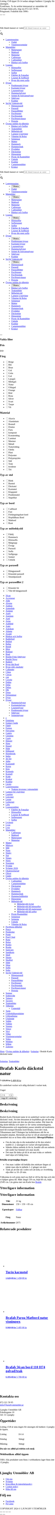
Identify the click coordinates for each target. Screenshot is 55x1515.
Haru (8, 743)
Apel (8, 618)
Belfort (9, 641)
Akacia (11, 418)
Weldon (9, 1041)
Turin (8, 1011)
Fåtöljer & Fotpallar (20, 75)
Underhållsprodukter (15, 1013)
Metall (11, 444)
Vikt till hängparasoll (17, 591)
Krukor (14, 167)
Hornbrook (11, 753)
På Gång (9, 1504)
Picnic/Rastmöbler (19, 914)
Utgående (10, 1018)
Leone (8, 799)
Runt (10, 523)
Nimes (8, 858)
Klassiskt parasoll (16, 574)
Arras (8, 621)
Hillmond (10, 751)
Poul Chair (10, 937)
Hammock (16, 144)
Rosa (10, 396)
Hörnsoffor (16, 67)
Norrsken (10, 863)
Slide (8, 962)
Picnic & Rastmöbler (20, 157)
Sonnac (9, 993)
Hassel (9, 746)
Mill (7, 848)
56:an (8, 595)
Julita (8, 761)
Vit (9, 407)
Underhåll (15, 1008)
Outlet (14, 42)
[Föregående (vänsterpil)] (1, 1514)
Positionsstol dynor (19, 85)
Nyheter (9, 1481)
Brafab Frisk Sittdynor (16, 657)
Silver (11, 399)
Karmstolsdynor (18, 705)
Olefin (11, 449)
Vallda (8, 1021)
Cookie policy (12, 1486)
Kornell (9, 774)
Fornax (9, 728)
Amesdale (10, 608)
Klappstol (12, 492)
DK (7, 690)
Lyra (8, 827)
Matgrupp (12, 543)
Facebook (10, 1501)
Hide (8, 748)
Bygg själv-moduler (14, 667)
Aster (8, 626)
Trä (9, 469)
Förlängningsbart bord (18, 514)
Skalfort (9, 960)
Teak (10, 464)
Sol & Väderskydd (14, 103)
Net (7, 855)
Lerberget (10, 802)
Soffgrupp (12, 554)
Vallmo (9, 1024)
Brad (8, 654)
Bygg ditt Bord (12, 664)
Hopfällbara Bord (16, 517)
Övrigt (11, 545)
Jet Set (8, 759)
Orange (11, 390)
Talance (9, 998)
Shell (8, 955)
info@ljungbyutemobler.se (12, 1405)
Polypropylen (14, 458)
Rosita (8, 947)
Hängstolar (16, 154)
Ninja (8, 860)
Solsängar (15, 139)
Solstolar (15, 919)
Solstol (11, 557)
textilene (12, 466)
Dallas (8, 682)
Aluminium (13, 421)
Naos (8, 850)
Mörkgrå (12, 382)
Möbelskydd (16, 131)
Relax (8, 942)
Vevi (8, 1031)
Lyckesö (9, 822)
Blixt (8, 649)
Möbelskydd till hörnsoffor (29, 906)
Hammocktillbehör (19, 896)
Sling (8, 965)
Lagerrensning (12, 39)
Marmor (12, 441)
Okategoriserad (12, 871)
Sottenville (10, 995)
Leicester (10, 797)
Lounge (9, 65)
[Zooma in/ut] (1, 1511)
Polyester (12, 455)
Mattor (14, 141)
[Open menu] (4, 14)
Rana (8, 939)
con (7, 677)
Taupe (11, 404)
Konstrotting (14, 435)
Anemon (9, 616)
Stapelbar (12, 497)
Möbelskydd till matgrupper (29, 909)
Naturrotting (13, 447)
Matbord (15, 52)
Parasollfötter (17, 111)
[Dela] (7, 1511)
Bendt (8, 646)
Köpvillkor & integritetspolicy (19, 1484)
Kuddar (14, 101)
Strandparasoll (14, 577)
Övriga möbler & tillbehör (17, 123)
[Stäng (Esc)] (9, 1511)
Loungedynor (17, 90)
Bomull (11, 424)
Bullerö (9, 662)
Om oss (9, 1479)
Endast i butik (12, 723)
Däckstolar (16, 151)
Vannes (9, 1026)
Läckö (8, 784)
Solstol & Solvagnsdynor (22, 95)
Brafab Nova (11, 659)
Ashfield (9, 623)
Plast (10, 452)
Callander (10, 669)
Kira (8, 769)
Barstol (11, 483)
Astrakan (10, 629)
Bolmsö (9, 651)
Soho (8, 970)
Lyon (8, 825)
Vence (8, 1029)
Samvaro (10, 950)
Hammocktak (17, 146)
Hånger (9, 741)
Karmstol (12, 489)
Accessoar (10, 598)
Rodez (8, 945)
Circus (8, 674)
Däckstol (12, 486)
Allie (8, 601)
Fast (10, 512)
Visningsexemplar (19, 44)
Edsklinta (10, 720)
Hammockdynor (18, 93)
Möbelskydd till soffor (27, 911)
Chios (8, 672)
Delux (8, 687)
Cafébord (12, 509)
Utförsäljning (11, 1016)
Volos (8, 1039)
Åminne (9, 611)
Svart (10, 401)
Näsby (8, 853)
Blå (10, 365)
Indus (8, 756)
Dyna (8, 697)
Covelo (9, 680)
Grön (10, 373)
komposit (12, 432)
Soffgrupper (16, 70)
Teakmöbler (16, 129)
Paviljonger (16, 113)
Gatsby (9, 733)
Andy (8, 613)
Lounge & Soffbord (20, 78)
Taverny (9, 1001)
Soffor (14, 72)
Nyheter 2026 (12, 868)
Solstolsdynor (17, 715)
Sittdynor (15, 98)
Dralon (11, 427)
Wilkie (8, 1044)
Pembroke (10, 932)
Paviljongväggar (18, 118)
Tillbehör (10, 1006)
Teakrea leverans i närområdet (24, 789)
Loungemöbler (12, 807)
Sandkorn (10, 952)
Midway (9, 845)
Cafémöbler (16, 60)
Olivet (8, 873)
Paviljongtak (16, 116)
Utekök (14, 159)
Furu (10, 430)
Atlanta (9, 631)
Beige (11, 362)
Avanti (9, 634)
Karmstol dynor (18, 88)
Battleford (10, 639)
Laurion (9, 794)
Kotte (8, 776)
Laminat (12, 438)
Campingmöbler (18, 164)
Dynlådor (15, 149)
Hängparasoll (17, 106)
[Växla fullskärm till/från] (4, 1511)
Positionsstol (14, 495)
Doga (8, 692)
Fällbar (19, 1209)
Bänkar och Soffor (19, 62)
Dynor (8, 83)
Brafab (38, 1182)
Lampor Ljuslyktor (19, 134)
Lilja (8, 804)
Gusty (8, 738)
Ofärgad (12, 387)
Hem (2, 1051)
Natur (11, 384)
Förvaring (10, 730)
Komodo (10, 771)
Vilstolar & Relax (19, 136)
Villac (8, 1034)
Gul (10, 376)
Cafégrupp (16, 57)
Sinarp (8, 957)
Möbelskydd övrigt (25, 904)
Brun (10, 367)
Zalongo (9, 1046)
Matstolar (15, 55)
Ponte (8, 934)
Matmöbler (10, 47)
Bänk (10, 480)
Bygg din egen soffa (20, 80)
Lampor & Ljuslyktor (15, 792)
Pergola (14, 121)
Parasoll (14, 108)
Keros (8, 766)
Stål (10, 461)
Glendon (9, 736)
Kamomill (10, 764)
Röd (10, 393)
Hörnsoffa (12, 540)
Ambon (9, 606)
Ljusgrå (11, 379)
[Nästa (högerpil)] (4, 1514)
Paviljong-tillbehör (14, 927)
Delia (8, 685)
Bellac (8, 644)
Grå (10, 370)
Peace (8, 929)
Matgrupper (16, 50)
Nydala (9, 866)
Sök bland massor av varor (12, 28)
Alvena (9, 603)
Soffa (10, 551)
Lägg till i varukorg (8, 1098)
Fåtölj (11, 534)
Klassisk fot (13, 588)
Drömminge (11, 695)
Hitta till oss (11, 1489)
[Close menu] (1, 14)
